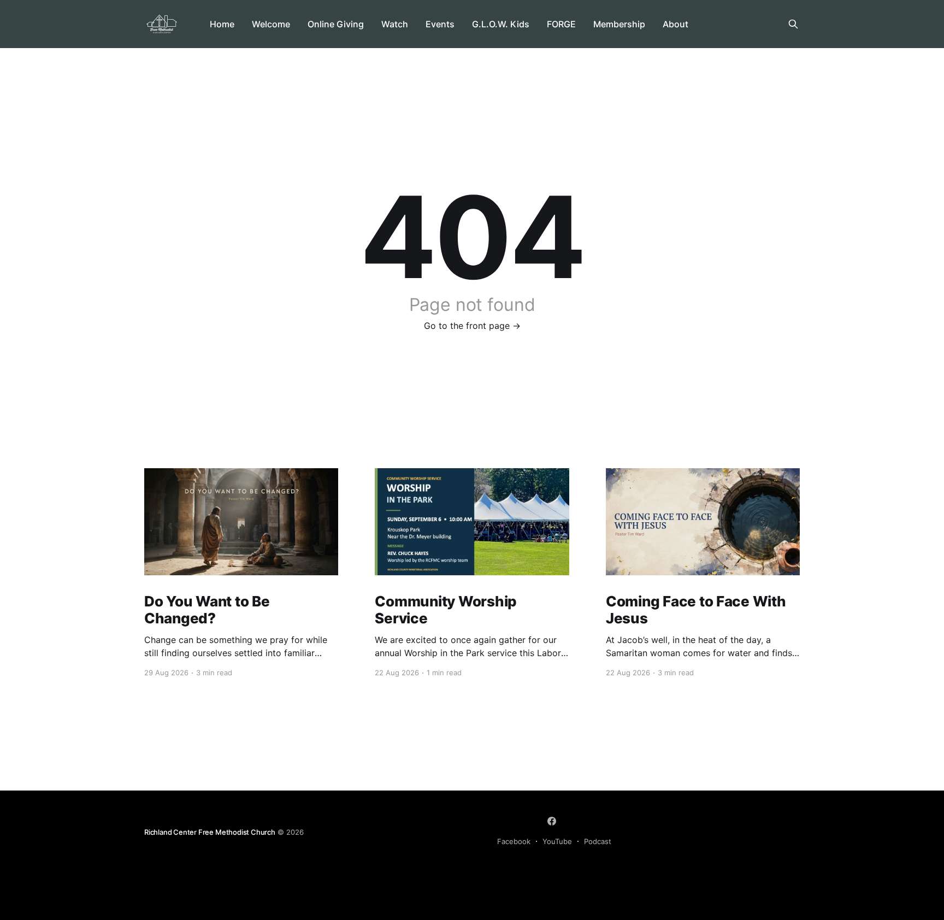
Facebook (513, 841)
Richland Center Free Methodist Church (209, 832)
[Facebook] (551, 821)
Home (222, 24)
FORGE (561, 24)
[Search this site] (793, 24)
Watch (394, 24)
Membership (619, 24)
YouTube (557, 841)
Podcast (597, 841)
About (675, 24)
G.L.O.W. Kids (500, 24)
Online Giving (336, 24)
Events (440, 24)
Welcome (271, 24)
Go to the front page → (472, 325)
